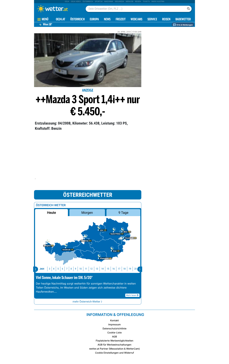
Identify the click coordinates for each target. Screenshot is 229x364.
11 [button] (86, 268)
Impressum (114, 324)
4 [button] (53, 268)
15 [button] (108, 268)
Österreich (87, 2)
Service (152, 19)
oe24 (67, 2)
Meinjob (129, 2)
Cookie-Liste (114, 332)
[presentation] (35, 269)
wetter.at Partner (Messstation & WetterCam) (114, 348)
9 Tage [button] (123, 213)
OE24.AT (60, 19)
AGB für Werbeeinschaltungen (114, 344)
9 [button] (75, 268)
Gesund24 (119, 2)
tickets (146, 2)
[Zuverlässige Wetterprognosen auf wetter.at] (58, 8)
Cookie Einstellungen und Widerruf (114, 352)
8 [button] (71, 268)
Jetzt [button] (42, 268)
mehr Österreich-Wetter (86, 301)
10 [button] (80, 268)
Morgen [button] (87, 213)
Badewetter (183, 19)
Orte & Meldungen (184, 25)
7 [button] (66, 268)
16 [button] (113, 268)
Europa (94, 19)
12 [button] (91, 268)
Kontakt (114, 320)
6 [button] (62, 268)
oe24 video (76, 2)
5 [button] (58, 268)
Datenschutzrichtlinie (115, 328)
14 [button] (102, 268)
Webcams (136, 19)
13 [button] (97, 268)
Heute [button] (51, 213)
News (107, 19)
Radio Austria (158, 2)
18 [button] (124, 268)
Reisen (138, 2)
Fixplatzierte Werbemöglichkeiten (114, 340)
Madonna (108, 2)
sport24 (98, 2)
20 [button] (135, 268)
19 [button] (130, 268)
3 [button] (49, 268)
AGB (114, 336)
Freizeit (121, 19)
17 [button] (119, 268)
